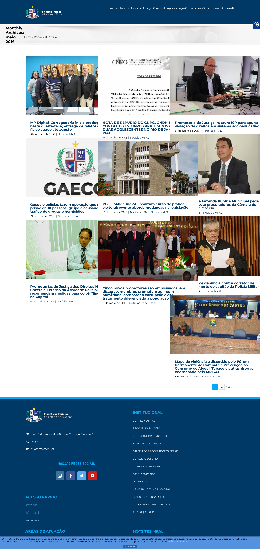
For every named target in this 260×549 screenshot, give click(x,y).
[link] (44, 12)
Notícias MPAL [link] (160, 212)
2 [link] (222, 386)
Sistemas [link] (32, 520)
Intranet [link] (31, 505)
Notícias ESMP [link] (139, 212)
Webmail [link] (32, 513)
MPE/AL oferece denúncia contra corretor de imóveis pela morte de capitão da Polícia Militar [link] (217, 285)
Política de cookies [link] (177, 541)
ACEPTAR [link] (130, 546)
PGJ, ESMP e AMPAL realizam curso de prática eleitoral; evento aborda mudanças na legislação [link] (145, 206)
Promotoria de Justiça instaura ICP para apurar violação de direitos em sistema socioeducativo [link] (217, 124)
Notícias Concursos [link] (142, 303)
